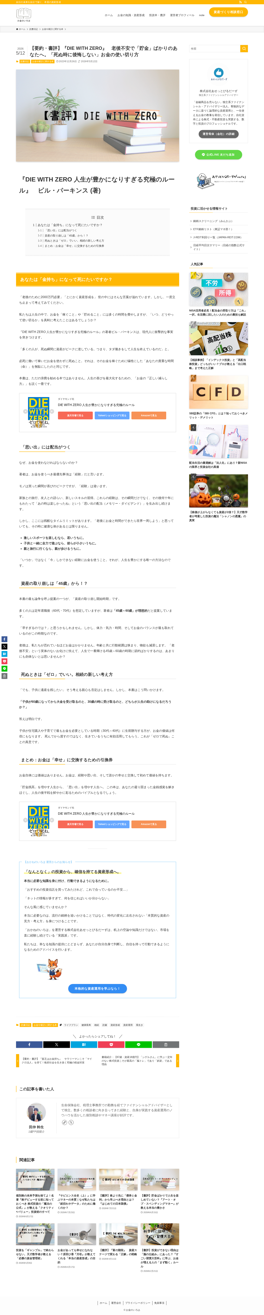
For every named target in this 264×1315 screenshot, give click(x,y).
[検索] (245, 2)
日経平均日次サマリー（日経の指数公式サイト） (219, 247)
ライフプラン (71, 1025)
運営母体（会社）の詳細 (219, 133)
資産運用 (128, 1025)
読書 (104, 1025)
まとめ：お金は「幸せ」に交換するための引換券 (74, 245)
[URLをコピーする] (166, 1044)
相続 (96, 1025)
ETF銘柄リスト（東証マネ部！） (213, 229)
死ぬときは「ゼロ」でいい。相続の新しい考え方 (74, 240)
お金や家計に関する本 (43, 61)
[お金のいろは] (24, 15)
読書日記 (24, 61)
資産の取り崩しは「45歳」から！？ (66, 235)
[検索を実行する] (244, 48)
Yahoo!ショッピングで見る (112, 415)
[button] (29, 1044)
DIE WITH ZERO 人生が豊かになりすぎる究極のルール (96, 405)
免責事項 (159, 1302)
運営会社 (116, 1302)
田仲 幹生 (36, 1127)
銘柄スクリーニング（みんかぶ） (213, 221)
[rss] (240, 2)
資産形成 (115, 1025)
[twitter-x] (71, 1122)
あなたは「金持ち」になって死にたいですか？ (70, 225)
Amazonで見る (149, 415)
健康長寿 (86, 1025)
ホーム (103, 1302)
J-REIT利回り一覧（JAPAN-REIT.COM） (218, 237)
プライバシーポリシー (137, 1302)
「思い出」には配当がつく (61, 230)
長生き (139, 1025)
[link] (64, 1122)
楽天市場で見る (75, 415)
